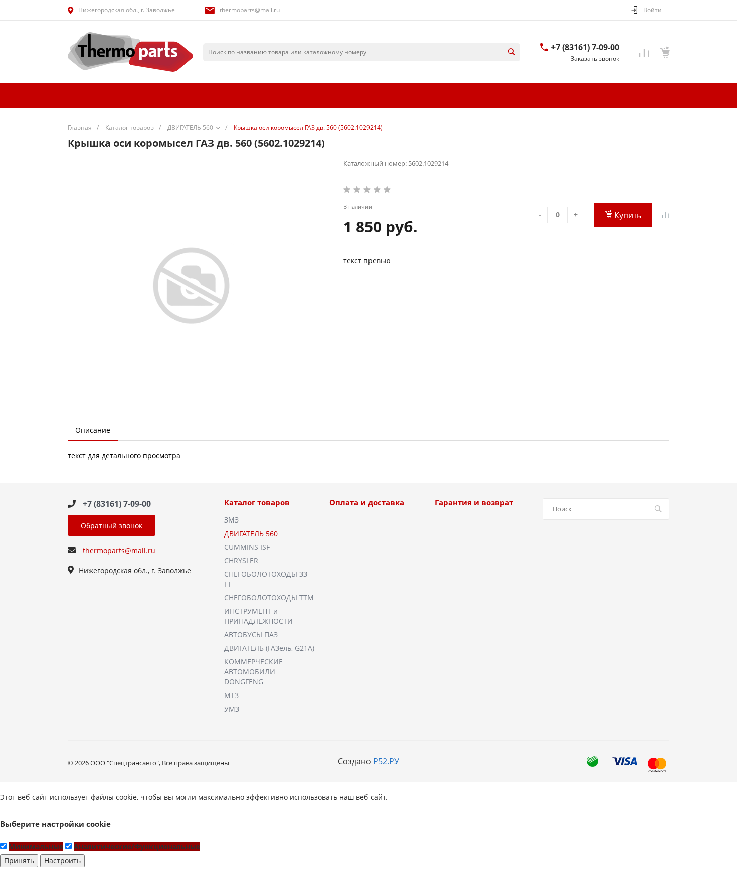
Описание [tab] (92, 430)
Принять (19, 860)
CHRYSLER (241, 560)
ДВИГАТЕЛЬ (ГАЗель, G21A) (269, 648)
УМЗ (231, 709)
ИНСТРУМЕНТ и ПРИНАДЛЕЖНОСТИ (258, 616)
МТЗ (231, 695)
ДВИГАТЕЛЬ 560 (251, 533)
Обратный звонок (111, 525)
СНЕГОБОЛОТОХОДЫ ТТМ (269, 597)
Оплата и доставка (366, 502)
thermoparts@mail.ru (250, 10)
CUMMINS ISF (247, 547)
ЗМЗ (231, 520)
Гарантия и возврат (474, 502)
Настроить (62, 860)
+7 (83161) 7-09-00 (585, 47)
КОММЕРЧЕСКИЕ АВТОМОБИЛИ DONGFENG (253, 671)
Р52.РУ (386, 761)
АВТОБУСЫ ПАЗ (251, 634)
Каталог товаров (257, 502)
